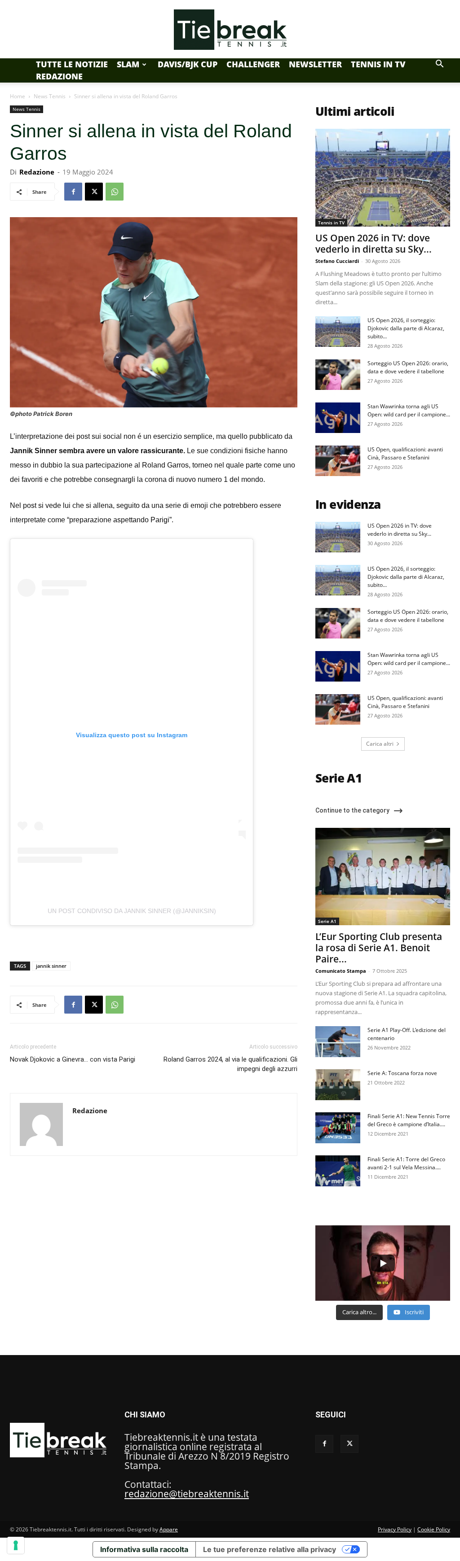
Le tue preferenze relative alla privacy (269, 1549)
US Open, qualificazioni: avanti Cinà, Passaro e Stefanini (405, 453)
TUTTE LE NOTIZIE (72, 64)
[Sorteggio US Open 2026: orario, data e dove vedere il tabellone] (337, 374)
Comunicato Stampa (340, 970)
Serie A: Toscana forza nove (402, 1073)
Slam (128, 64)
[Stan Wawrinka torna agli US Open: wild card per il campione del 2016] (337, 417)
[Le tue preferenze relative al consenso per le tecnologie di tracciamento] (15, 1545)
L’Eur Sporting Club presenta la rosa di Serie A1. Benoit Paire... (378, 947)
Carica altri (380, 744)
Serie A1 (327, 921)
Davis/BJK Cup (187, 64)
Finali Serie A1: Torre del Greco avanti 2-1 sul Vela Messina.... (406, 1163)
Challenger (253, 64)
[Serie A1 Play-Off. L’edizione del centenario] (337, 1041)
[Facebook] (73, 192)
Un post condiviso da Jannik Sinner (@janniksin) (132, 910)
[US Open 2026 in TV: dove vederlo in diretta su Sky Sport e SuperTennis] (382, 178)
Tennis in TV (378, 64)
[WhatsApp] (115, 192)
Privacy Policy (394, 1529)
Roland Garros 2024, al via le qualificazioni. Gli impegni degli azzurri (230, 1064)
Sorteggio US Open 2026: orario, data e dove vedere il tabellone (407, 367)
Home (17, 96)
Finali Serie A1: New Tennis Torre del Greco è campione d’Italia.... (408, 1120)
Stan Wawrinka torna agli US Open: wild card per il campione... (408, 410)
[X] (94, 192)
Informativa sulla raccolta (144, 1549)
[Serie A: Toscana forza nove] (337, 1084)
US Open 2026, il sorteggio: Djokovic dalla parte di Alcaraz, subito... (405, 328)
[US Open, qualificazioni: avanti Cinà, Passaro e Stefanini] (337, 461)
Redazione (59, 76)
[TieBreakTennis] (230, 29)
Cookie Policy (433, 1529)
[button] (439, 63)
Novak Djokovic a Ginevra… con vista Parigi (72, 1059)
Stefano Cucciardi (337, 261)
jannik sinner (51, 965)
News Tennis (50, 96)
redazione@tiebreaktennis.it (186, 1493)
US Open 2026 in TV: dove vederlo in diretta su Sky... (373, 243)
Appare (168, 1529)
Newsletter (315, 64)
